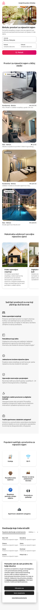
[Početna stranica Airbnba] (3, 3)
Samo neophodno (19, 593)
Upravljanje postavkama (19, 598)
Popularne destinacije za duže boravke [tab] (14, 532)
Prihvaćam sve (19, 588)
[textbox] (11, 47)
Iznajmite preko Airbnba (27, 3)
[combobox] (19, 40)
